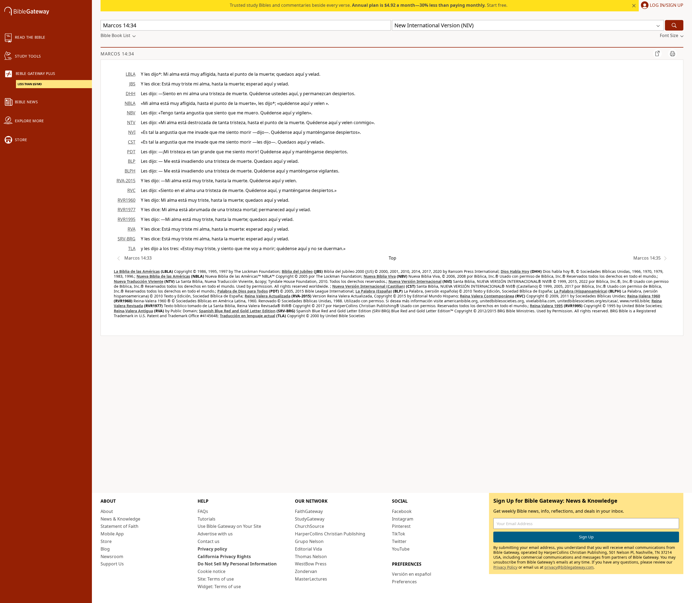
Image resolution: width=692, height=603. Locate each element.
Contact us (208, 541)
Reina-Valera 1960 (643, 296)
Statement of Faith (119, 526)
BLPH (130, 171)
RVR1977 (126, 210)
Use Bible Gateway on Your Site (229, 526)
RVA (131, 229)
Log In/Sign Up (666, 5)
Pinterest (401, 526)
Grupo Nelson (309, 541)
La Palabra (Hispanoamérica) (580, 291)
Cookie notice (211, 571)
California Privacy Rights (224, 556)
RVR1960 (126, 200)
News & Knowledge (120, 519)
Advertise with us (215, 534)
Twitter (399, 541)
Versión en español (411, 574)
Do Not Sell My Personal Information (237, 564)
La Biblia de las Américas (137, 271)
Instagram (402, 519)
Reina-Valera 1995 (546, 305)
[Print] (672, 53)
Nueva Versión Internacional (414, 281)
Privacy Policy (505, 567)
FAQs (203, 511)
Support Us (112, 564)
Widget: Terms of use (219, 586)
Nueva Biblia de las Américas (163, 276)
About (107, 511)
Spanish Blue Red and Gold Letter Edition (237, 310)
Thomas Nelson (311, 556)
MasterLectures (311, 579)
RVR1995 (126, 219)
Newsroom (112, 556)
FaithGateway (309, 511)
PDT (131, 152)
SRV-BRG (126, 239)
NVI (131, 132)
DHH (130, 94)
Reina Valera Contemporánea (487, 296)
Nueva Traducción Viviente (138, 281)
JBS (132, 84)
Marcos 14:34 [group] (117, 54)
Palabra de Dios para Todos (242, 291)
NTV (131, 122)
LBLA (130, 74)
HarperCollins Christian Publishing (330, 534)
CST (131, 142)
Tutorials (206, 519)
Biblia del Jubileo (297, 271)
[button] (661, 5)
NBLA (130, 103)
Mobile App (112, 534)
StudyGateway (309, 519)
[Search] (674, 25)
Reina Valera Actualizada (267, 296)
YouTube (401, 549)
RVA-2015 (126, 181)
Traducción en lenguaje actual (247, 315)
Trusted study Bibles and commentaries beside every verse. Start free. (368, 5)
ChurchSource (309, 526)
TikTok (398, 534)
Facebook (402, 511)
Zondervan (306, 571)
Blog (105, 549)
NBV (131, 113)
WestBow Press (311, 564)
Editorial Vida (308, 549)
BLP (131, 161)
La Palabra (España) (373, 291)
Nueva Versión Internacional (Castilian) (368, 286)
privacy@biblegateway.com (569, 567)
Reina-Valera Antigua (133, 310)
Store (106, 541)
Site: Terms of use (216, 579)
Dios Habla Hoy (515, 271)
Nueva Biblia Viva (380, 276)
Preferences (404, 582)
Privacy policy (212, 549)
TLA (131, 248)
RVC (131, 190)
